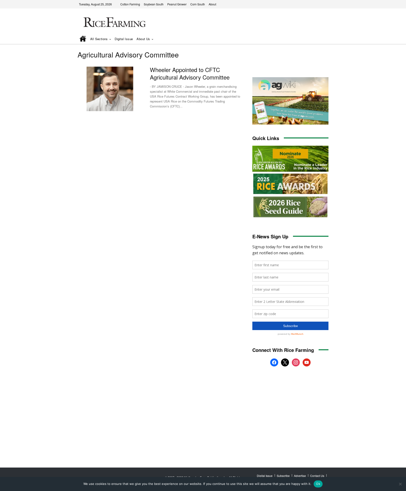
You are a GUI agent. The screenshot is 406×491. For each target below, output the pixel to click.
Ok (318, 484)
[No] (400, 484)
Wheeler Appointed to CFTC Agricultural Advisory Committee (190, 73)
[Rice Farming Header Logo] (113, 23)
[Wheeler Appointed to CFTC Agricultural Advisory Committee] (110, 89)
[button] (318, 39)
